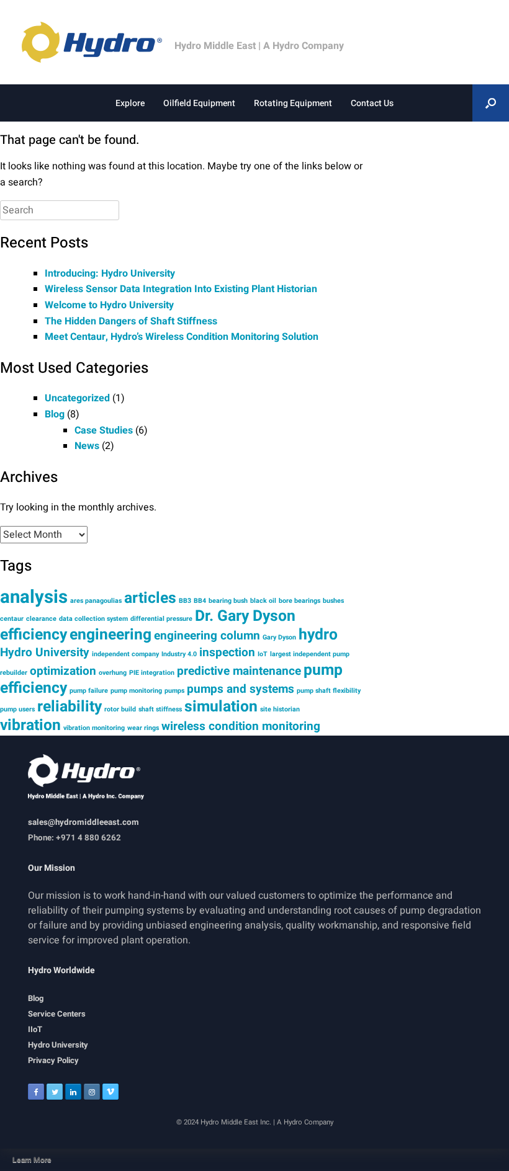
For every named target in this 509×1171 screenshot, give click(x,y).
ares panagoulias (96, 600)
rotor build (120, 709)
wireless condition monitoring (240, 726)
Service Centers (57, 1014)
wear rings (143, 727)
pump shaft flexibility (329, 690)
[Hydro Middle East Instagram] (92, 1092)
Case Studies (103, 430)
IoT (263, 654)
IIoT (35, 1029)
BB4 (200, 600)
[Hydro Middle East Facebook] (36, 1092)
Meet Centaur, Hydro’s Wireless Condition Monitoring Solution (181, 336)
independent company (125, 654)
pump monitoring (136, 690)
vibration (30, 725)
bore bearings (299, 600)
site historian (280, 709)
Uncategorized (77, 398)
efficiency (33, 634)
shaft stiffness (160, 709)
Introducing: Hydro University (110, 273)
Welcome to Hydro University (109, 305)
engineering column (207, 635)
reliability (69, 706)
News (86, 446)
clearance (41, 618)
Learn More (32, 1159)
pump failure (89, 690)
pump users (17, 709)
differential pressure (161, 618)
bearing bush (228, 600)
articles (150, 598)
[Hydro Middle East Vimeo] (110, 1092)
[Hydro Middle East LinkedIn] (73, 1092)
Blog (55, 414)
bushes (333, 600)
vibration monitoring (94, 727)
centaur (12, 618)
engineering (110, 634)
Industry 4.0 (179, 654)
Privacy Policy (53, 1060)
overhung (113, 672)
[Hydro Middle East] (98, 42)
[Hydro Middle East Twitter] (55, 1092)
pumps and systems (240, 689)
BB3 (185, 600)
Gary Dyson (279, 637)
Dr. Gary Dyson (245, 616)
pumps (174, 690)
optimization (63, 671)
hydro (318, 634)
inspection (227, 652)
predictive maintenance (239, 671)
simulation (221, 706)
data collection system (93, 618)
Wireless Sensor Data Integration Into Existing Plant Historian (181, 289)
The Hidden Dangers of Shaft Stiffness (131, 321)
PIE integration (151, 672)
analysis (34, 597)
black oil (263, 600)
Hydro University (44, 652)
